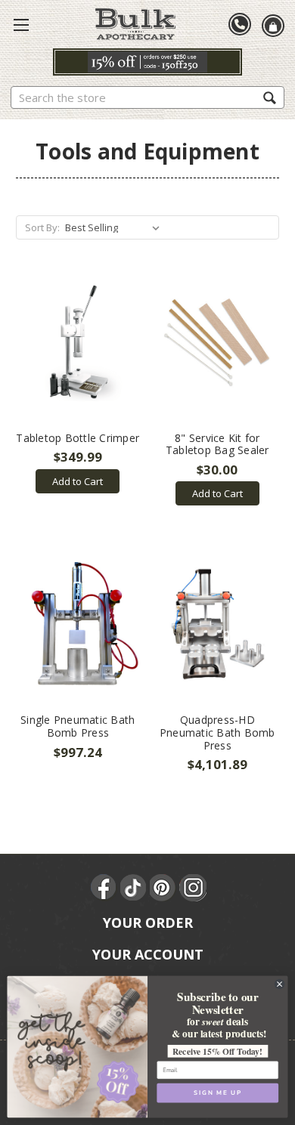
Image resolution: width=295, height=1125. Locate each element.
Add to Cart (77, 481)
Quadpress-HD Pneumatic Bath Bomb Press (217, 732)
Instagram (192, 887)
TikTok (134, 887)
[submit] (269, 97)
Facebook (104, 887)
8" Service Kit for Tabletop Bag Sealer (217, 444)
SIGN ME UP (217, 1092)
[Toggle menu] (21, 24)
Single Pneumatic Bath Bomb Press (77, 726)
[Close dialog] (279, 983)
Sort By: (42, 227)
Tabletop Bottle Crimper (77, 438)
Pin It (163, 887)
